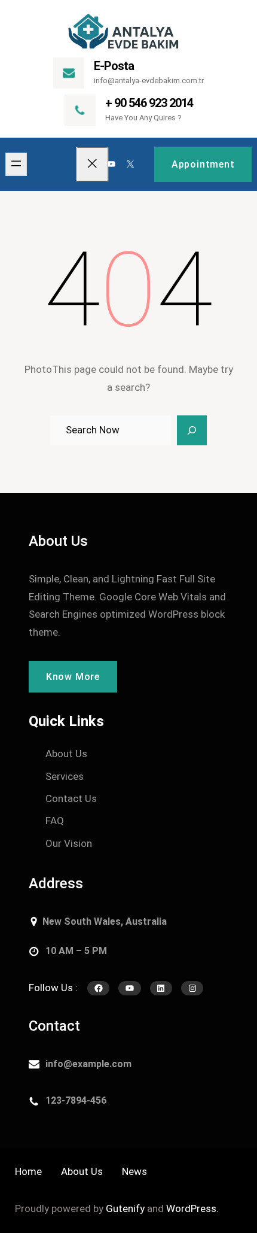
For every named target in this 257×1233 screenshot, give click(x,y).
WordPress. (192, 1208)
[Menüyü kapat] (93, 164)
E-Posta (114, 66)
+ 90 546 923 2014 (149, 103)
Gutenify (125, 1208)
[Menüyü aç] (16, 164)
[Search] (192, 430)
